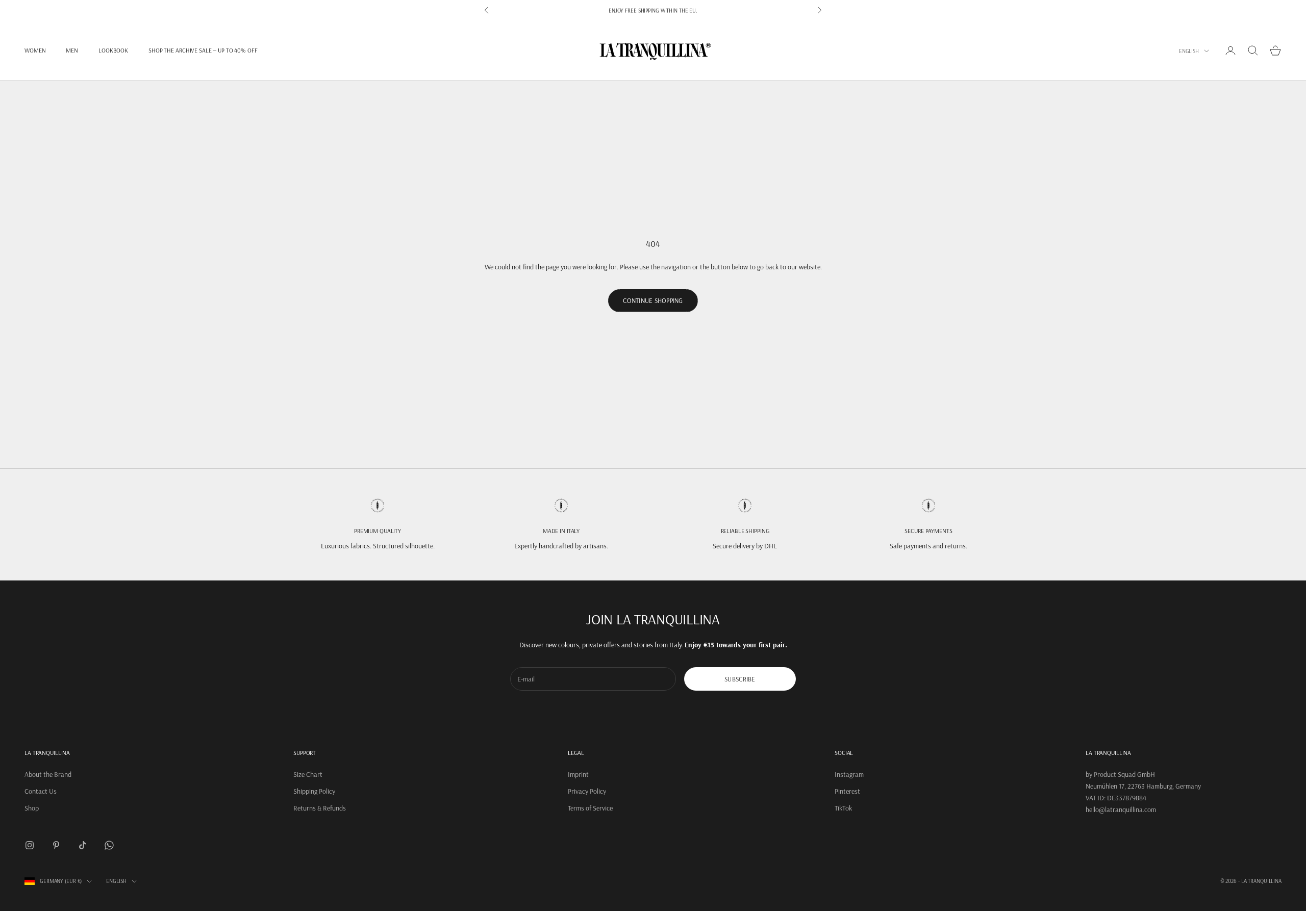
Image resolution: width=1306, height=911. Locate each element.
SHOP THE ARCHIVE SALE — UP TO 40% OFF (203, 50)
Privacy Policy (587, 791)
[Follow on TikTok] (83, 845)
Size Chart (307, 774)
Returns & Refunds (319, 808)
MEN (72, 50)
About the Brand (47, 774)
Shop (31, 808)
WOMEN (34, 50)
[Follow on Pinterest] (56, 845)
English (1189, 51)
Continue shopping (653, 300)
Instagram (849, 774)
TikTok (843, 808)
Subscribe (739, 679)
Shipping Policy (314, 791)
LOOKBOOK (113, 50)
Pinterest (847, 791)
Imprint (578, 774)
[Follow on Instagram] (29, 845)
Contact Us (40, 791)
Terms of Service (590, 808)
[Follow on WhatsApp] (109, 845)
